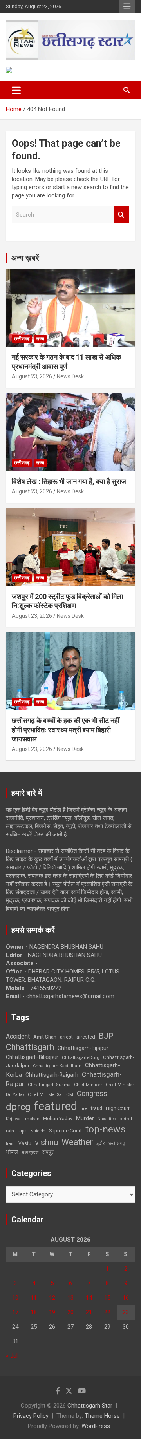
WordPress (95, 1426)
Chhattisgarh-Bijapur (83, 1048)
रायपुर (48, 1152)
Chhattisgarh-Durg (80, 1057)
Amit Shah (44, 1037)
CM (69, 1094)
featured (55, 1106)
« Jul (12, 1355)
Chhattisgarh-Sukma (49, 1084)
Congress (92, 1093)
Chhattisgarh (30, 1047)
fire (84, 1108)
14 (89, 1297)
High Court (118, 1108)
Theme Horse (102, 1415)
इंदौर (100, 1143)
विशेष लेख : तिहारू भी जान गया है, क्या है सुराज (69, 481)
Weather (77, 1142)
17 (15, 1312)
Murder (85, 1118)
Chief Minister (88, 1084)
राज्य (40, 338)
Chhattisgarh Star (89, 1405)
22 (107, 1312)
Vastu (24, 1143)
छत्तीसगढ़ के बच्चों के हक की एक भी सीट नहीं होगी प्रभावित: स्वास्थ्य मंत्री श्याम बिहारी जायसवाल (65, 729)
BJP (106, 1036)
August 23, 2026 (32, 376)
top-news (105, 1129)
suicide (38, 1131)
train (10, 1143)
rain (10, 1131)
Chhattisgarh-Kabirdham (57, 1065)
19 (52, 1312)
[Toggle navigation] (16, 90)
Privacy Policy (31, 1415)
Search (121, 215)
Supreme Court (65, 1131)
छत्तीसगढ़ (21, 338)
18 (34, 1312)
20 (70, 1312)
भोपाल (12, 1152)
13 (70, 1297)
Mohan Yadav (57, 1118)
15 (107, 1297)
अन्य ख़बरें (25, 258)
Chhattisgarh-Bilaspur (32, 1057)
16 (126, 1297)
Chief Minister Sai (45, 1094)
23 (126, 1312)
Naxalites (107, 1118)
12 (52, 1297)
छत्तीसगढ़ (116, 1143)
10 (15, 1297)
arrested (85, 1037)
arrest (66, 1037)
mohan (32, 1118)
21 (89, 1312)
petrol (125, 1118)
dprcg (18, 1106)
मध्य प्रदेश (30, 1152)
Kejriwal (14, 1118)
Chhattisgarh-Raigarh (51, 1075)
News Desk (70, 376)
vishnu (46, 1142)
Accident (18, 1036)
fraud (96, 1108)
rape (22, 1131)
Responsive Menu (127, 6)
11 (34, 1297)
